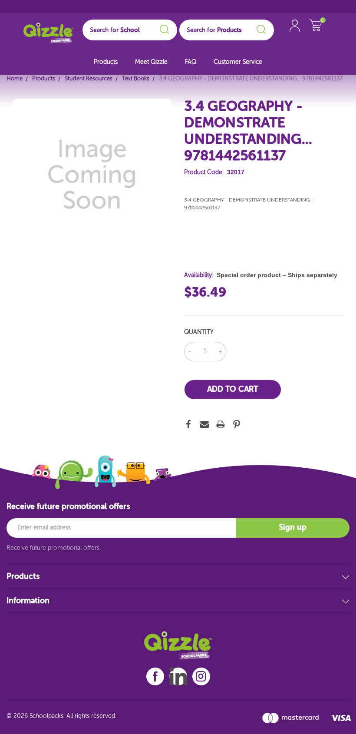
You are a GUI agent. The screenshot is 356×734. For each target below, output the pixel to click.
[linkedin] (178, 676)
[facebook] (155, 676)
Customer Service (238, 62)
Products (106, 62)
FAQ (190, 62)
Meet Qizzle (151, 62)
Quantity (199, 332)
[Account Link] (295, 35)
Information (28, 601)
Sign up (293, 528)
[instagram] (201, 676)
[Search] (163, 28)
